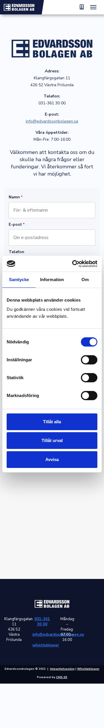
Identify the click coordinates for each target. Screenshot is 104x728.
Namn (16, 197)
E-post (17, 224)
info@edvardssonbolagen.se (52, 121)
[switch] (89, 359)
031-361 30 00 (42, 621)
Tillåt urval (52, 440)
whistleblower (42, 645)
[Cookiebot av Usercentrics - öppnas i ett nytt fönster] (73, 264)
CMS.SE (61, 677)
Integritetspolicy (62, 669)
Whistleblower (88, 669)
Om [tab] (85, 279)
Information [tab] (52, 279)
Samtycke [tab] (19, 279)
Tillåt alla (52, 421)
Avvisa (52, 459)
